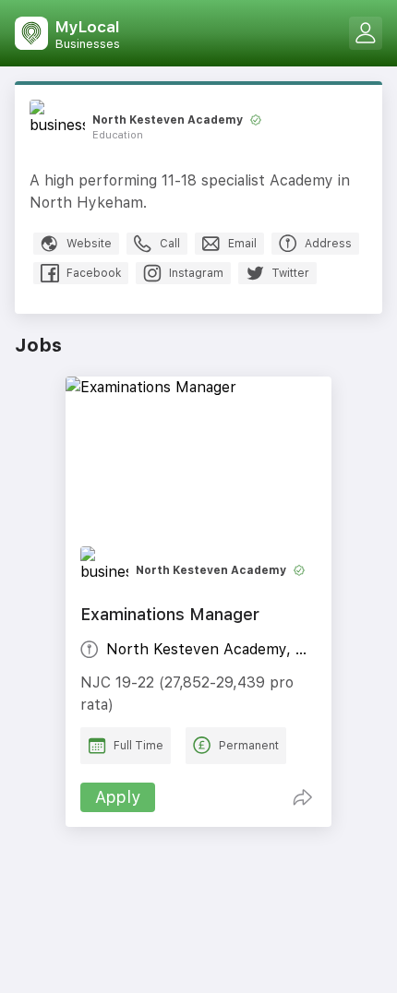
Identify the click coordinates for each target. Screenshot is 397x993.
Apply (117, 797)
